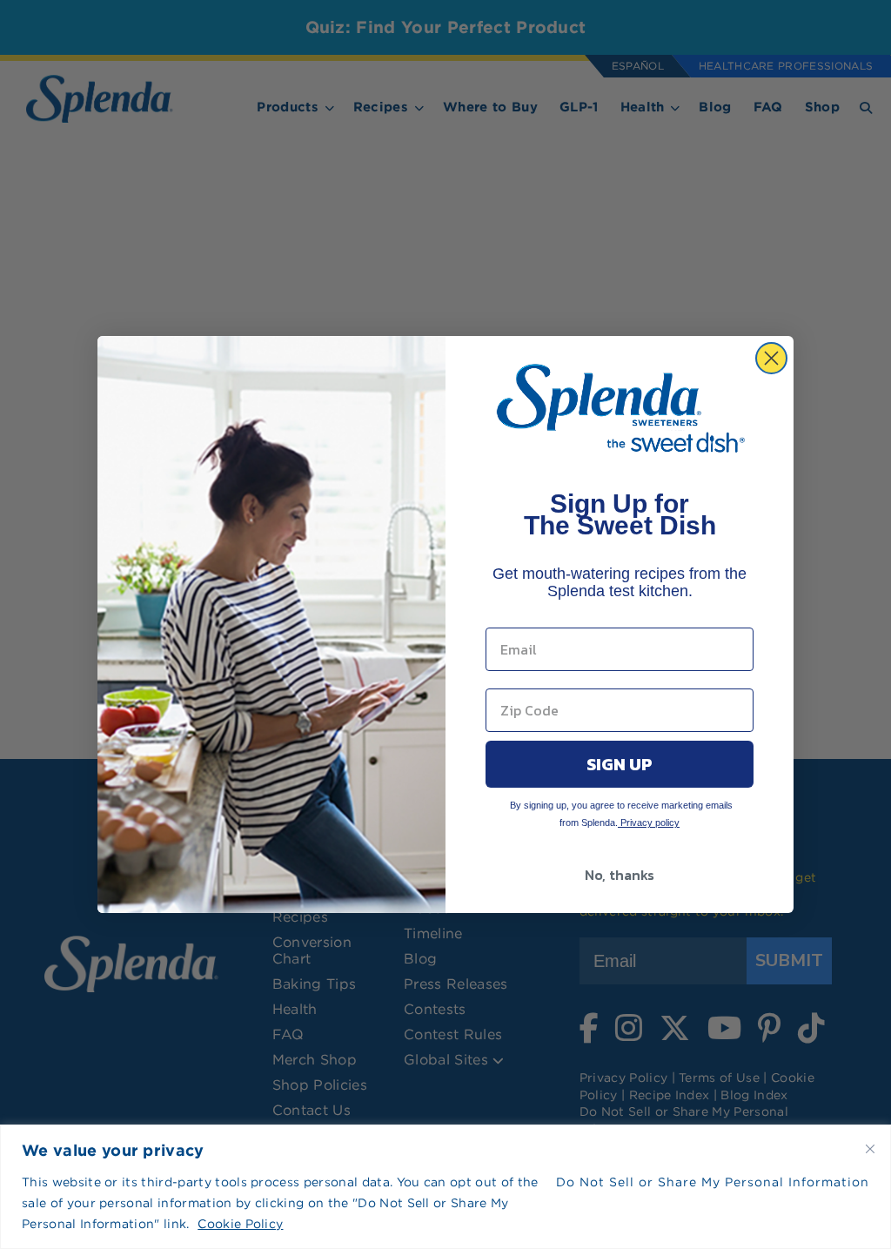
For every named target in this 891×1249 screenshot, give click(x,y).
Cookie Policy (240, 1224)
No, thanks (619, 874)
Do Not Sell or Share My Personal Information (712, 1182)
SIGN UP (619, 764)
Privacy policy (649, 822)
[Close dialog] (771, 358)
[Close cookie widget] (870, 1149)
